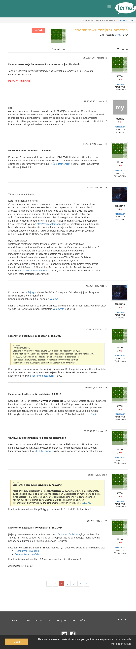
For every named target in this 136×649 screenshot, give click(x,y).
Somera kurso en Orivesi (28, 554)
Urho (117, 34)
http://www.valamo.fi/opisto (34, 270)
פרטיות (38, 620)
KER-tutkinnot (43, 451)
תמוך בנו (61, 620)
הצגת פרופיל (120, 84)
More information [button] (121, 643)
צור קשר (15, 620)
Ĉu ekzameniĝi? (61, 163)
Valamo (54, 298)
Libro (49, 620)
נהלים (27, 620)
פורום (131, 20)
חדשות (121, 20)
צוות (73, 620)
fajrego (32, 292)
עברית (122, 619)
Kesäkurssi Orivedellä (27, 550)
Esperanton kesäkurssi (42, 375)
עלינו (82, 620)
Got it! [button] (16, 642)
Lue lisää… (92, 414)
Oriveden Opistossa (69, 534)
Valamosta (58, 308)
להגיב (37, 30)
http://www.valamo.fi (48, 224)
